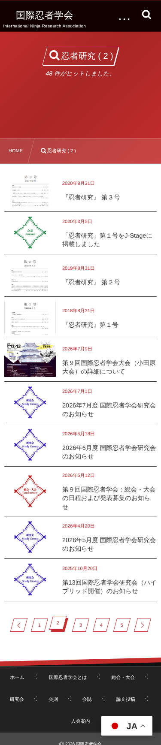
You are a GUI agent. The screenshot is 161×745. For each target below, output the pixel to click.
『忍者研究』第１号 (90, 325)
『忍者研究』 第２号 (91, 282)
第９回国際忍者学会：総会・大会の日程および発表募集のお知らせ (109, 498)
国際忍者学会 (44, 15)
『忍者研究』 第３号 (91, 197)
